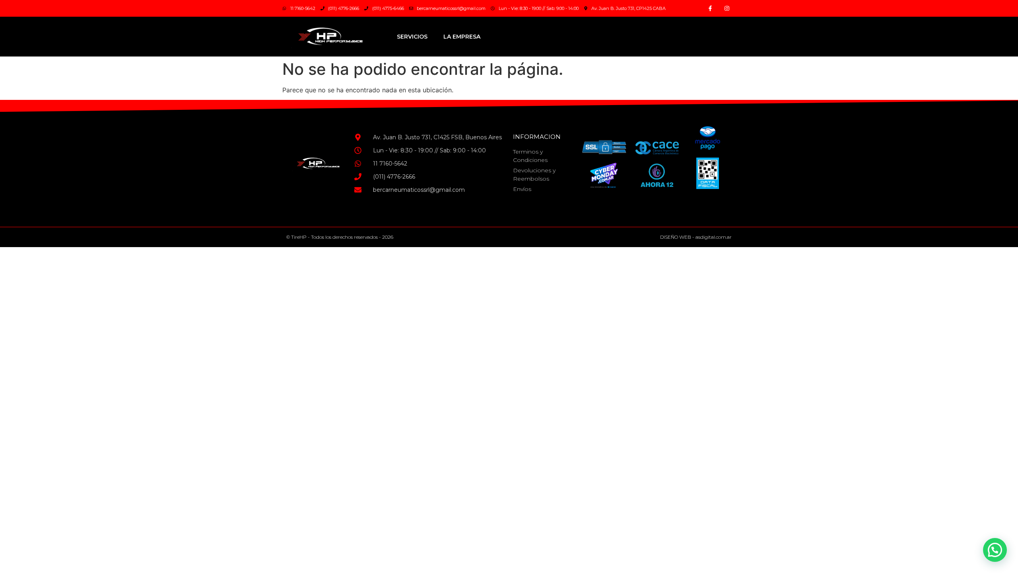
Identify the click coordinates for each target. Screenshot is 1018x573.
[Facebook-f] (710, 8)
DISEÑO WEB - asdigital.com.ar (696, 237)
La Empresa (461, 36)
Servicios (412, 36)
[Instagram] (727, 8)
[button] (995, 550)
